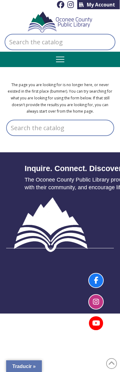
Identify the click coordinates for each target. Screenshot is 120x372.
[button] (60, 59)
